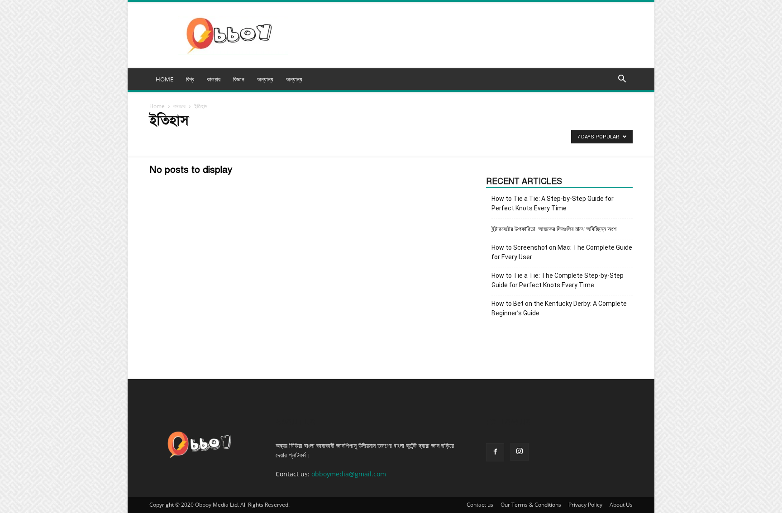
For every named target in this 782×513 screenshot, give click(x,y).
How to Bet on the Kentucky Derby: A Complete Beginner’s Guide (559, 308)
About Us (621, 504)
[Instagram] (519, 452)
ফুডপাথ (205, 139)
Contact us (480, 504)
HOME (164, 79)
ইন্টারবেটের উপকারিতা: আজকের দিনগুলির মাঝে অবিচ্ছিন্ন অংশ (553, 229)
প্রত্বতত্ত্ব (183, 139)
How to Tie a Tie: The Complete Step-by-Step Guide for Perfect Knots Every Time (557, 280)
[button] (622, 80)
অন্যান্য (294, 79)
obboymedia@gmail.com (348, 474)
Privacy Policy (585, 504)
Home (157, 106)
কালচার (179, 106)
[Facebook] (495, 452)
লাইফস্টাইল (230, 139)
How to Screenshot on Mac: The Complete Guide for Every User (561, 252)
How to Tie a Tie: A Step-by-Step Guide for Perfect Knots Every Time (552, 203)
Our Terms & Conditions (531, 504)
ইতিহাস (159, 139)
